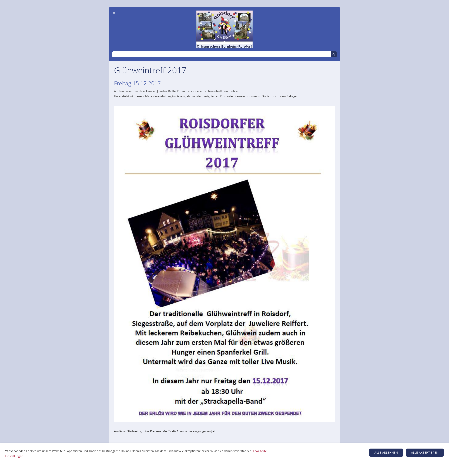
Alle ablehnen (386, 453)
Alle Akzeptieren (424, 453)
